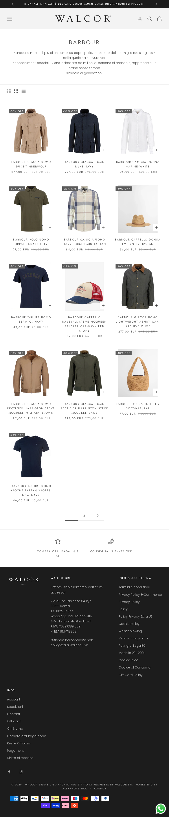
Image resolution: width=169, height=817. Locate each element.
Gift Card (14, 721)
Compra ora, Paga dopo (26, 736)
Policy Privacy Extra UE (135, 616)
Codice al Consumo (135, 667)
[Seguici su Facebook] (9, 771)
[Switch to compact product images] (24, 91)
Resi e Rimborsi (19, 743)
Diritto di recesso (20, 758)
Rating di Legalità (132, 645)
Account (13, 699)
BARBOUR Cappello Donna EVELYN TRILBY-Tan (138, 242)
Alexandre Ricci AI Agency (84, 788)
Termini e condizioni (134, 587)
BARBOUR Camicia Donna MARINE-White (138, 164)
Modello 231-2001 (132, 653)
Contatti (13, 714)
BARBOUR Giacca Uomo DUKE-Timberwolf (31, 164)
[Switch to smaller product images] (16, 91)
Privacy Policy (129, 602)
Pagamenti (15, 750)
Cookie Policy (129, 624)
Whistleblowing (130, 631)
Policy (123, 609)
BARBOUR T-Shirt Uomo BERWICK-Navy (31, 319)
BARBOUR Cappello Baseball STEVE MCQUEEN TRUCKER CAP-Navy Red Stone (84, 324)
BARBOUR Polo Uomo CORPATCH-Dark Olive (31, 242)
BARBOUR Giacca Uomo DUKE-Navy (84, 164)
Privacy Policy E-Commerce (140, 594)
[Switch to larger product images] (9, 91)
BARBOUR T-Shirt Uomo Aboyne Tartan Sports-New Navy (31, 490)
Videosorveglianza (133, 638)
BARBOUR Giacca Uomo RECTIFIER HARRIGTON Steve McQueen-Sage (84, 408)
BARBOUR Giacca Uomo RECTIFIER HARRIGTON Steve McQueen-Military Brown (31, 408)
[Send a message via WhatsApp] (161, 809)
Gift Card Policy (131, 675)
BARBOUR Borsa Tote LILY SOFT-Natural (138, 406)
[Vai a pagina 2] (97, 515)
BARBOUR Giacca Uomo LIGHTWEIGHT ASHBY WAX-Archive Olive (138, 321)
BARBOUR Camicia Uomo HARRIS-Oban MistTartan (84, 242)
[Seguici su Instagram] (20, 771)
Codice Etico (128, 660)
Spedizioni (15, 706)
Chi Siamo (15, 728)
